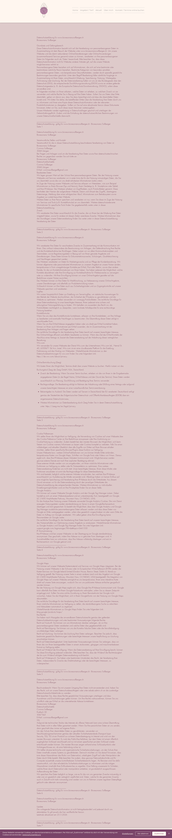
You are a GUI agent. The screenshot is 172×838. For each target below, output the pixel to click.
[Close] (168, 833)
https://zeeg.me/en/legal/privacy (61, 406)
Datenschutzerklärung (31, 835)
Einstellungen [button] (127, 834)
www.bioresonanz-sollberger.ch (71, 37)
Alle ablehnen (143, 834)
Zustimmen (159, 834)
